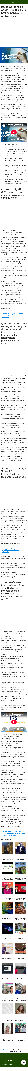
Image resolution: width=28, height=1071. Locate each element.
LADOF (14, 2)
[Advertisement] (14, 32)
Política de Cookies (7, 1064)
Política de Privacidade (8, 1060)
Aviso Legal (5, 1062)
